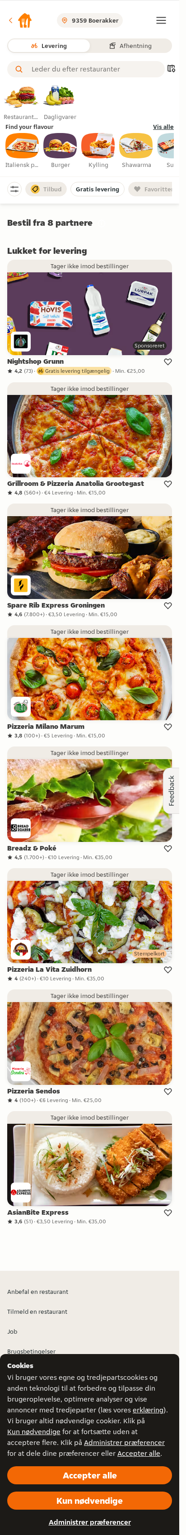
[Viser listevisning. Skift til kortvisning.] (171, 69)
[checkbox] (22, 151)
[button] (20, 20)
